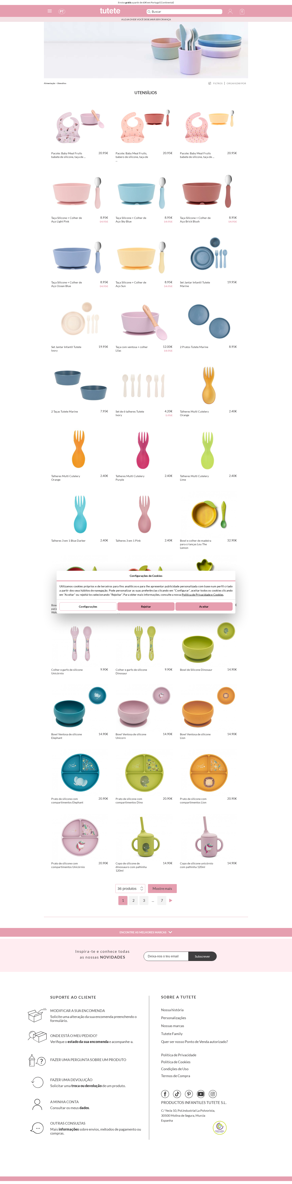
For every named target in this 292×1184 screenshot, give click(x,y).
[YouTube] (201, 1094)
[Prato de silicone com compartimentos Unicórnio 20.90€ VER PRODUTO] (80, 836)
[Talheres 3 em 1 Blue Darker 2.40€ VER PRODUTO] (80, 513)
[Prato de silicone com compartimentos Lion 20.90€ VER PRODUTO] (209, 772)
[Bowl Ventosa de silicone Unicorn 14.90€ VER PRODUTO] (144, 707)
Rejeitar (146, 606)
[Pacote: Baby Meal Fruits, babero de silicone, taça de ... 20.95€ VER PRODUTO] (144, 126)
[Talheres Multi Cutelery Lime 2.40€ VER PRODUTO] (209, 449)
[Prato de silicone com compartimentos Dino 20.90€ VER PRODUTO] (144, 772)
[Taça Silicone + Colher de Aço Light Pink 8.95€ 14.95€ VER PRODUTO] (80, 191)
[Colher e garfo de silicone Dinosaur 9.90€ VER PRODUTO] (144, 643)
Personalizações (173, 1017)
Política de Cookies (175, 1061)
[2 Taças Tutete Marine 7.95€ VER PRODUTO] (80, 384)
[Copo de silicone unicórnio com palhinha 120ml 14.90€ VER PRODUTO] (209, 836)
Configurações (88, 606)
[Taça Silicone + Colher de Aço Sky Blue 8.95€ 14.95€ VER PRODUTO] (144, 191)
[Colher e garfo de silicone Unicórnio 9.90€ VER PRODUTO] (80, 643)
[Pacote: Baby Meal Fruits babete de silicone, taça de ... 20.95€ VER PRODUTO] (80, 126)
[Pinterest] (189, 1094)
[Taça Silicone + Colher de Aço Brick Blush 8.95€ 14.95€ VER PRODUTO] (209, 191)
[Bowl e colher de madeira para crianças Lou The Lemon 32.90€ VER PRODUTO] (209, 513)
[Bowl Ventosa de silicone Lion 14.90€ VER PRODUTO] (209, 707)
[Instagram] (213, 1094)
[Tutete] (119, 12)
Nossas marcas (172, 1025)
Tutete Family (172, 1033)
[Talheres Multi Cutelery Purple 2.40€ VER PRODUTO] (144, 449)
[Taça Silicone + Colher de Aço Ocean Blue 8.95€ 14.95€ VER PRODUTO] (80, 255)
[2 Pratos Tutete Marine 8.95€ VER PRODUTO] (209, 320)
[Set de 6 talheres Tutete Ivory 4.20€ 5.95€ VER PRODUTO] (144, 384)
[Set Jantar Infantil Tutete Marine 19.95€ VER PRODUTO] (209, 255)
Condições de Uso (175, 1068)
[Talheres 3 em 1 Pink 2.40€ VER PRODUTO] (144, 513)
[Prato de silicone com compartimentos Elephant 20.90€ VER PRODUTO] (80, 772)
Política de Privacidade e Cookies (202, 594)
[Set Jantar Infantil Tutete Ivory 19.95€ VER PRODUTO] (80, 320)
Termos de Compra (175, 1075)
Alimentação (49, 83)
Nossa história (172, 1009)
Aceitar (204, 606)
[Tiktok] (177, 1094)
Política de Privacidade (178, 1055)
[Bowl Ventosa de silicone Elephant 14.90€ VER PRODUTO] (80, 707)
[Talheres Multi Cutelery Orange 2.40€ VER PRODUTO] (209, 384)
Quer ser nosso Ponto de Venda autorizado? (194, 1041)
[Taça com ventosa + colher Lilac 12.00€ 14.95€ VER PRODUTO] (144, 320)
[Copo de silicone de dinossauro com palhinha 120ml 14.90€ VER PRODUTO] (144, 836)
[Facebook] (165, 1094)
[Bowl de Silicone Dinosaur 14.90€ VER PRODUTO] (209, 643)
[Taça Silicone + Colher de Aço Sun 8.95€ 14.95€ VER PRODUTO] (144, 255)
